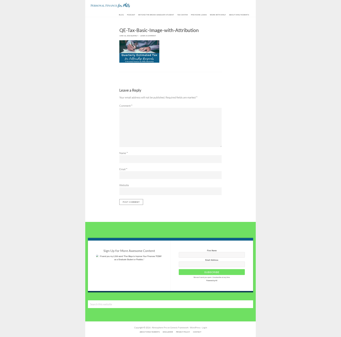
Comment (125, 105)
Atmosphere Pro (159, 327)
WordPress (195, 327)
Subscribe (211, 272)
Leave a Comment (148, 36)
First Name (212, 250)
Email (123, 169)
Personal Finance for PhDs (111, 5)
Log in (204, 327)
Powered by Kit (211, 280)
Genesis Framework (179, 327)
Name (123, 153)
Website (124, 185)
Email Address (211, 260)
